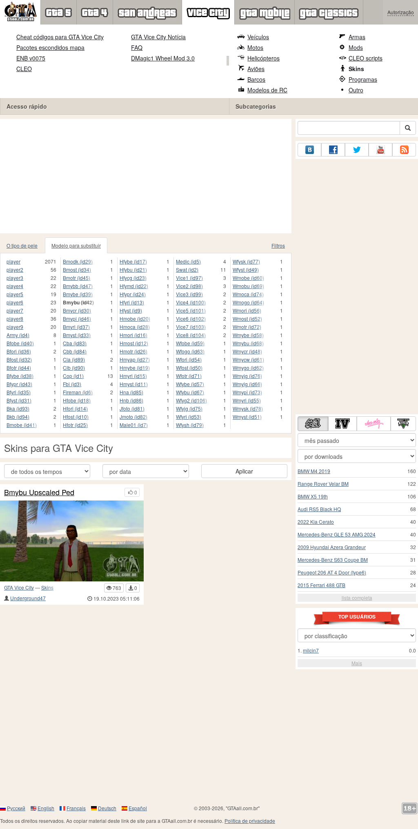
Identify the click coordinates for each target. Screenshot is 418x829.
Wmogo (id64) (248, 302)
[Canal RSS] (404, 149)
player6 (15, 302)
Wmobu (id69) (248, 285)
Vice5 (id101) (191, 310)
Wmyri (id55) (247, 400)
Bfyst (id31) (19, 400)
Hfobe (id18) (77, 400)
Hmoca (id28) (135, 326)
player (13, 261)
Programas (363, 79)
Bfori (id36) (19, 351)
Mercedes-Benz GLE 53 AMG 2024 (337, 534)
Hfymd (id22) (134, 285)
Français (76, 807)
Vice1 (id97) (189, 277)
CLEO (24, 69)
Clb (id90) (74, 367)
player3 (15, 277)
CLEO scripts (365, 58)
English (46, 807)
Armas (357, 37)
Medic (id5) (188, 261)
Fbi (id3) (72, 383)
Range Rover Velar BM (323, 483)
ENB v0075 (30, 58)
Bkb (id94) (18, 416)
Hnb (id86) (131, 400)
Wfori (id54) (189, 359)
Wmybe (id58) (248, 334)
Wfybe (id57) (190, 383)
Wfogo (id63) (190, 351)
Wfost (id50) (189, 367)
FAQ (136, 47)
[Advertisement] (145, 176)
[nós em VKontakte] (309, 149)
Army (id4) (18, 334)
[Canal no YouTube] (380, 149)
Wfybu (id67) (190, 392)
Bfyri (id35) (19, 392)
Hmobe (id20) (135, 318)
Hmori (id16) (133, 334)
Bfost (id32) (19, 359)
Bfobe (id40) (20, 343)
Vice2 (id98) (189, 285)
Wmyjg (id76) (247, 375)
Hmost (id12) (134, 343)
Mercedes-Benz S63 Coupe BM (333, 559)
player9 (15, 326)
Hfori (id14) (75, 408)
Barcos (256, 79)
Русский (16, 807)
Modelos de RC (267, 90)
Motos (255, 47)
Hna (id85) (131, 392)
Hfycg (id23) (133, 277)
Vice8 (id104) (191, 334)
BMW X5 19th (313, 496)
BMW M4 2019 (314, 470)
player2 (15, 269)
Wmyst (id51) (247, 416)
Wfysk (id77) (246, 261)
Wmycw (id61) (248, 359)
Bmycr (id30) (77, 310)
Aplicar (244, 471)
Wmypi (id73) (247, 392)
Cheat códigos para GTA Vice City (60, 37)
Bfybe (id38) (20, 375)
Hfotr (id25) (75, 424)
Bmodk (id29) (78, 261)
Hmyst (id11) (134, 383)
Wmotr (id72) (247, 326)
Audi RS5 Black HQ (319, 508)
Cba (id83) (75, 343)
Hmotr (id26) (133, 351)
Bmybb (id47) (78, 285)
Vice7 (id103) (191, 326)
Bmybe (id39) (78, 293)
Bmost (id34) (77, 269)
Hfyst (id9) (131, 310)
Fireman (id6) (78, 392)
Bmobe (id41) (22, 424)
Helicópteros (263, 58)
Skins (356, 69)
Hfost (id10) (76, 416)
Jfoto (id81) (132, 408)
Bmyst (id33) (77, 334)
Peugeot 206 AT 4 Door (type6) (332, 572)
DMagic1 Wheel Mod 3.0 (163, 58)
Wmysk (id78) (248, 408)
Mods (356, 47)
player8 (15, 318)
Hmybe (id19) (135, 367)
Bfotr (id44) (19, 367)
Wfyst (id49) (246, 269)
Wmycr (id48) (247, 351)
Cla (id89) (74, 359)
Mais (356, 662)
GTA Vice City (19, 587)
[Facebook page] (333, 149)
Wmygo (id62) (248, 367)
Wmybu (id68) (248, 343)
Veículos (258, 37)
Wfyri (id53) (188, 416)
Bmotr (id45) (76, 277)
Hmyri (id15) (133, 375)
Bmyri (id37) (76, 326)
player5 (15, 293)
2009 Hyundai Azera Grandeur (332, 546)
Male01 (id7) (134, 424)
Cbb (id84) (75, 351)
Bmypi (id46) (77, 318)
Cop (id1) (73, 375)
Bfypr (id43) (19, 383)
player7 (15, 310)
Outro (356, 90)
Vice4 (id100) (191, 302)
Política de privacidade (250, 820)
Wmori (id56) (247, 310)
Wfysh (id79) (190, 424)
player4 (15, 285)
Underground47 (28, 597)
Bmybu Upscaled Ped (39, 492)
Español (138, 807)
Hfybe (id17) (133, 261)
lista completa (357, 597)
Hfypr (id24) (133, 293)
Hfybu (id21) (133, 269)
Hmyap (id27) (135, 359)
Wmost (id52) (247, 318)
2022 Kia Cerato (316, 521)
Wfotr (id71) (189, 375)
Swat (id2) (187, 269)
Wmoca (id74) (248, 293)
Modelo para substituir (76, 245)
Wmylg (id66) (247, 383)
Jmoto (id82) (133, 416)
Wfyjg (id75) (189, 408)
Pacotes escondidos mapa (50, 47)
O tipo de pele (22, 245)
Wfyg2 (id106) (191, 400)
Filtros (278, 245)
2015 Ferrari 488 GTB (321, 584)
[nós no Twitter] (357, 149)
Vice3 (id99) (189, 293)
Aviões (256, 69)
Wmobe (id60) (248, 277)
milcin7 (311, 650)
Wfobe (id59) (190, 343)
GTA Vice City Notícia (158, 37)
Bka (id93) (18, 408)
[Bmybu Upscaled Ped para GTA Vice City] (72, 541)
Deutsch (107, 807)
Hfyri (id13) (132, 302)
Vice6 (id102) (191, 318)
